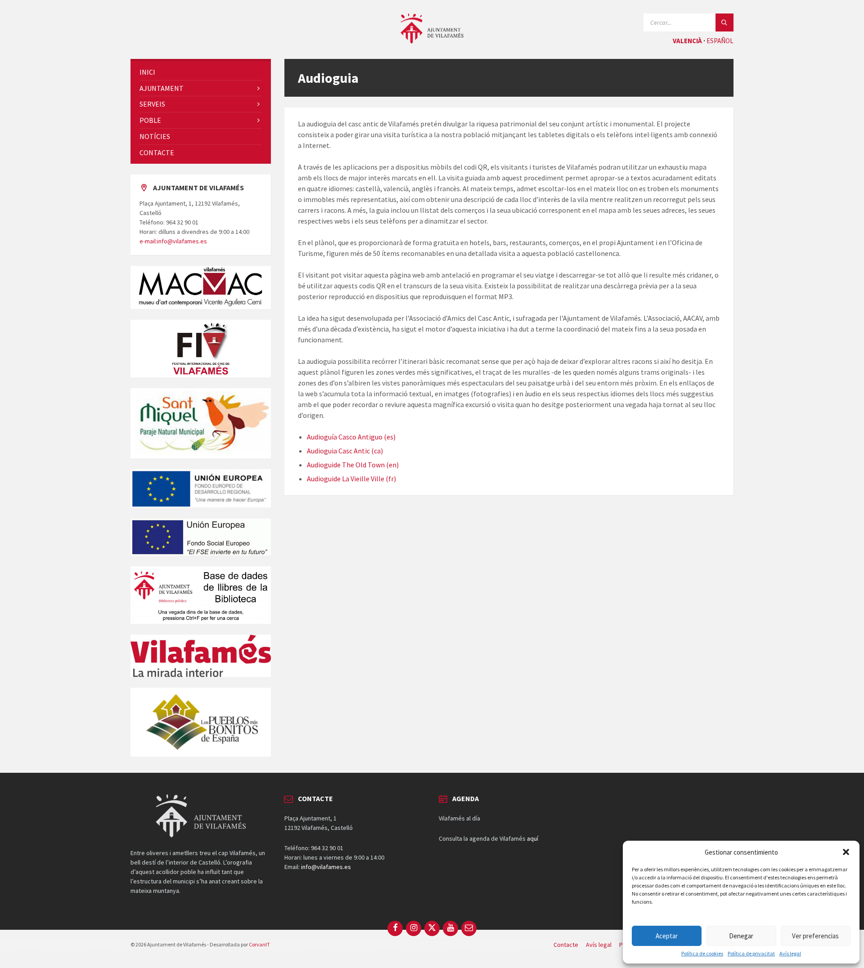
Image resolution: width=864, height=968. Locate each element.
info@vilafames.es (326, 867)
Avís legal (790, 953)
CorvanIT (259, 944)
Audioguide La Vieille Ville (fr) (351, 478)
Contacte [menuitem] (566, 945)
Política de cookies (702, 953)
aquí (532, 838)
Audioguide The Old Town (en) (353, 464)
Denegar (741, 936)
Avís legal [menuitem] (599, 945)
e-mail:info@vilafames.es (173, 241)
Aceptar (667, 936)
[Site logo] (432, 40)
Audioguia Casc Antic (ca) (345, 450)
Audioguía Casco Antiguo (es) (351, 436)
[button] (846, 851)
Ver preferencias (815, 936)
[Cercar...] (725, 22)
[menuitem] (201, 72)
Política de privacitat (751, 953)
